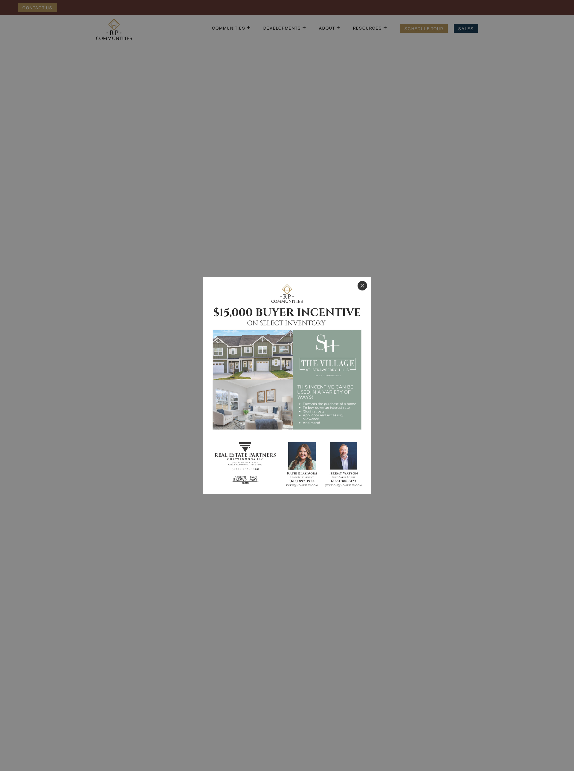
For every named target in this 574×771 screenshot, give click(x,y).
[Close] (362, 285)
